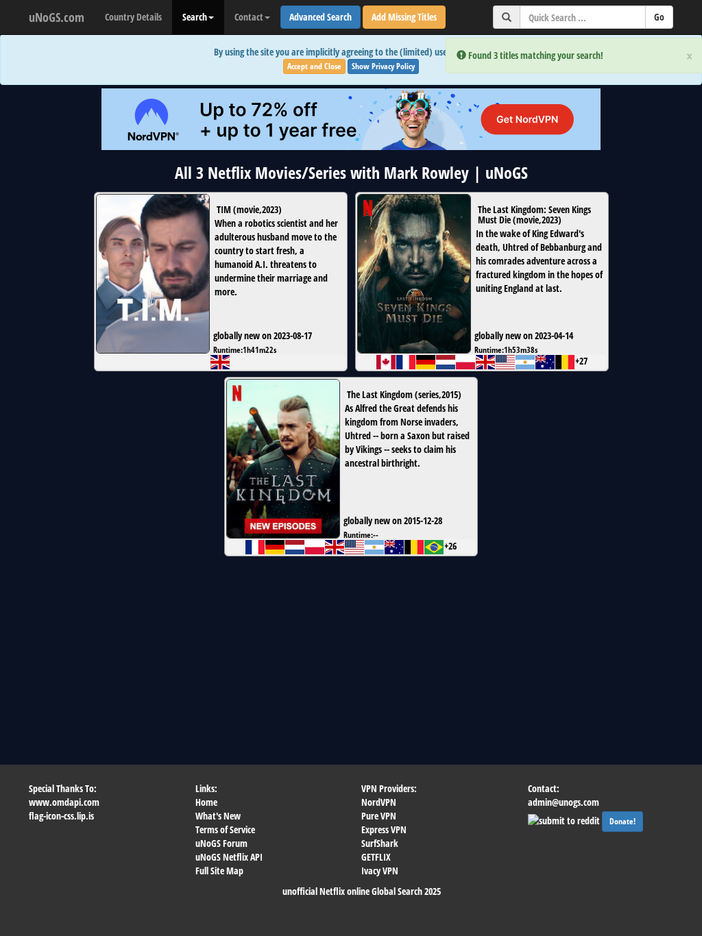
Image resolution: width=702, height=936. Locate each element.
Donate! (622, 821)
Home (206, 802)
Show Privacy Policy (383, 66)
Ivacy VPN (379, 870)
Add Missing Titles (404, 16)
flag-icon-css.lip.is (61, 815)
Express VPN (384, 829)
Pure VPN (378, 815)
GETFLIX (376, 856)
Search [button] (194, 16)
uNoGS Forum (221, 843)
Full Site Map (219, 870)
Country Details (133, 16)
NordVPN (378, 802)
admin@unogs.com (563, 802)
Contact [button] (248, 16)
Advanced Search (320, 16)
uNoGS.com (56, 17)
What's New (218, 815)
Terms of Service (225, 829)
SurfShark (379, 843)
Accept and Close (314, 66)
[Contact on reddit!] (565, 819)
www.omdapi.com (64, 802)
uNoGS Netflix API (229, 856)
